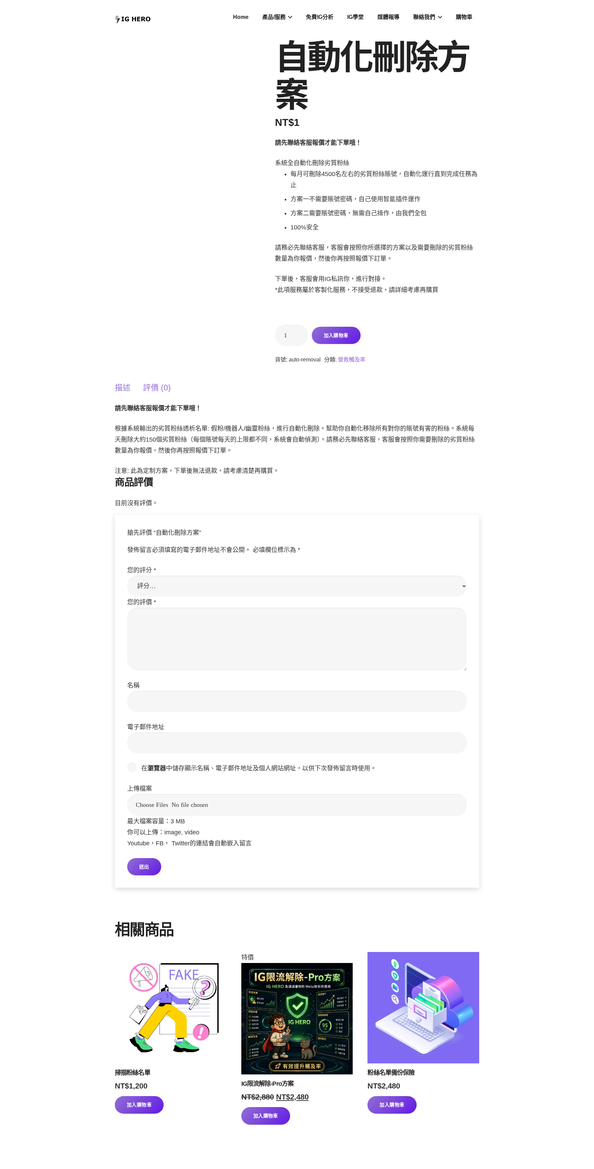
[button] (289, 17)
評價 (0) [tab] (157, 387)
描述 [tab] (123, 387)
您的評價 (141, 602)
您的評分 (141, 570)
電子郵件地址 (145, 727)
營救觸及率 (351, 359)
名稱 (133, 685)
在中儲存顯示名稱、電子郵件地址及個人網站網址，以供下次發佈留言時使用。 (258, 768)
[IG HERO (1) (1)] (133, 17)
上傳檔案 (139, 788)
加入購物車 (336, 335)
